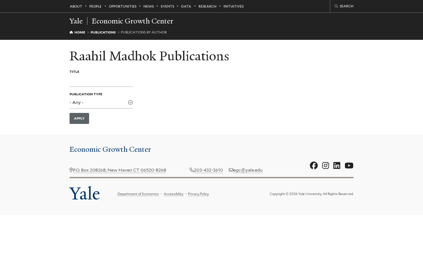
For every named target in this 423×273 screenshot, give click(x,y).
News (148, 6)
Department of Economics (138, 194)
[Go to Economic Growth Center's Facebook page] (314, 166)
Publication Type (86, 94)
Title (74, 72)
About (76, 6)
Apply (79, 118)
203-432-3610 (208, 170)
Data (186, 6)
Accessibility (173, 194)
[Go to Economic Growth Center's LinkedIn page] (336, 166)
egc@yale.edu (248, 170)
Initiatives (233, 6)
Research (207, 6)
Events (167, 6)
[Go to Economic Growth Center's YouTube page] (349, 166)
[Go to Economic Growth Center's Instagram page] (325, 166)
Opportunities (122, 6)
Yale (85, 194)
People (95, 6)
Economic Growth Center (132, 21)
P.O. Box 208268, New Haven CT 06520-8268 (119, 170)
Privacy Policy (198, 194)
